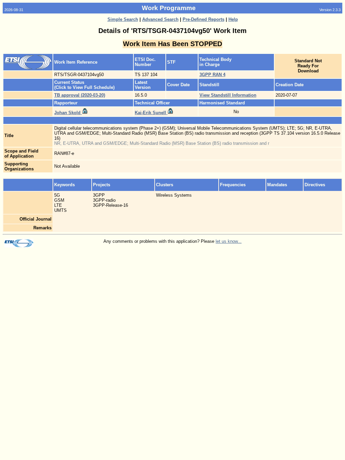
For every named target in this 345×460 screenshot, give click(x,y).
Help (233, 19)
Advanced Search (160, 19)
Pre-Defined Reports (203, 19)
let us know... (229, 241)
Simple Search (122, 19)
